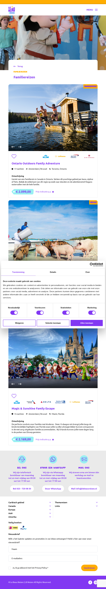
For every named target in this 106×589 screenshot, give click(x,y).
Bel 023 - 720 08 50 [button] (22, 488)
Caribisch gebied (16, 502)
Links (57, 506)
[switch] (40, 313)
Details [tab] (53, 272)
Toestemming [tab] (18, 272)
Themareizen (61, 502)
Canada (12, 506)
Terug (20, 66)
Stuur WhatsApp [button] (53, 488)
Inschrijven (89, 568)
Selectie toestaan (53, 323)
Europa (11, 509)
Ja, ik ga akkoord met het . (30, 568)
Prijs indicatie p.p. (44, 192)
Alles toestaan (86, 323)
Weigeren (19, 323)
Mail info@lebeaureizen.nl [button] (84, 488)
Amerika (12, 517)
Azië (10, 513)
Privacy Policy (41, 568)
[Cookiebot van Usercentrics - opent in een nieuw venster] (91, 264)
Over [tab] (87, 272)
